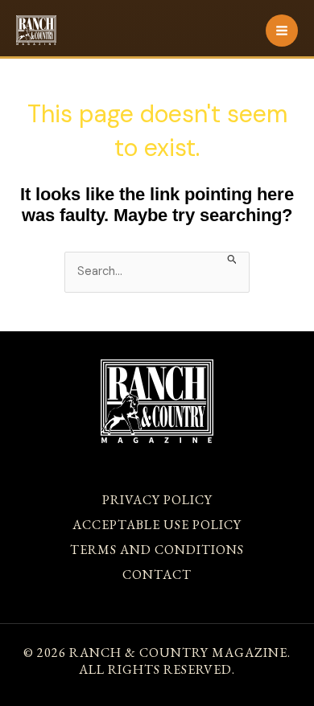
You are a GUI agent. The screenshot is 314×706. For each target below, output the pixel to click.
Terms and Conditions (157, 549)
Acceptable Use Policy (157, 524)
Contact (157, 574)
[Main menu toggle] (282, 30)
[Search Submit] (232, 258)
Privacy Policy (157, 499)
